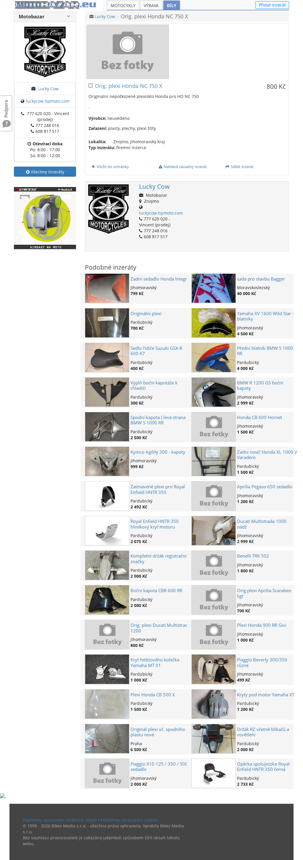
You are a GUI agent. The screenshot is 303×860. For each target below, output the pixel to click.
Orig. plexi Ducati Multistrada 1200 (160, 628)
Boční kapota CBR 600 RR (156, 590)
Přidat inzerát (272, 5)
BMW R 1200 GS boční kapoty (260, 385)
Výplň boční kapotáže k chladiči (154, 385)
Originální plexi (146, 313)
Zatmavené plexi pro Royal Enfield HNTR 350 (157, 489)
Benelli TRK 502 (253, 556)
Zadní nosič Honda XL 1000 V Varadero (267, 454)
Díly (171, 5)
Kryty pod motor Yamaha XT (265, 695)
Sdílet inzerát (242, 166)
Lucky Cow (48, 88)
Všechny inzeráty (47, 172)
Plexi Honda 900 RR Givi (261, 625)
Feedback (6, 106)
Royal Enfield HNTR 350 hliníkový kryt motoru (154, 524)
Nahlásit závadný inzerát (185, 166)
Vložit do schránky (112, 166)
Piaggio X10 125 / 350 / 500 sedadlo (159, 766)
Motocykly (123, 5)
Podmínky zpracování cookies (129, 820)
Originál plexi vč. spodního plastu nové (157, 732)
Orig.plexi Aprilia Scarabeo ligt (264, 593)
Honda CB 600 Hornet (259, 417)
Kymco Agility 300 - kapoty (157, 452)
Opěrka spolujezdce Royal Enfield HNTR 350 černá (263, 766)
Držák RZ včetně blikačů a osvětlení (263, 732)
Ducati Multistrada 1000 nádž (261, 524)
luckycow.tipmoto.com (48, 101)
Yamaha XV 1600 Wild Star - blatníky (265, 316)
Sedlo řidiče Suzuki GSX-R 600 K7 (156, 351)
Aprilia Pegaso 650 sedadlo (264, 487)
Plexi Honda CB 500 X (152, 695)
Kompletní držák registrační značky (158, 558)
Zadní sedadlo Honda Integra (159, 279)
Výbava (151, 5)
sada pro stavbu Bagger (261, 279)
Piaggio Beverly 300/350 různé (262, 662)
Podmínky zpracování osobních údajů (60, 820)
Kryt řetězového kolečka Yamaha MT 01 (154, 662)
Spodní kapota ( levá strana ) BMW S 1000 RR (159, 420)
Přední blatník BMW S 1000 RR (265, 351)
